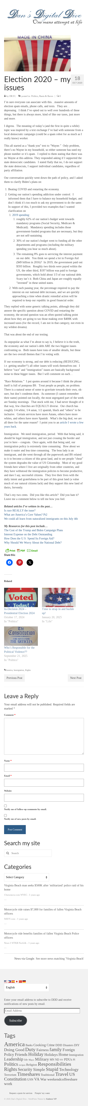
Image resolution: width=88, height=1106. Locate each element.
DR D (12, 96)
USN (30, 1079)
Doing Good (14, 1049)
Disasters (68, 1045)
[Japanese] (17, 981)
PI (74, 1059)
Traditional (47, 1074)
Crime (51, 1045)
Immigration (19, 670)
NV (61, 1060)
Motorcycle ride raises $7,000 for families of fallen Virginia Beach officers (42, 911)
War (43, 1079)
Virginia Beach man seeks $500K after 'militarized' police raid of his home (43, 887)
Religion (31, 1064)
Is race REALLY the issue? (19, 510)
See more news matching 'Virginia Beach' (60, 958)
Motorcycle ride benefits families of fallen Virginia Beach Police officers (41, 935)
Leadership (13, 1059)
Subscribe (15, 1020)
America (9, 670)
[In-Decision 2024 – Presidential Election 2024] (21, 597)
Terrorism (10, 1074)
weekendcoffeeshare (62, 1079)
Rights (28, 670)
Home (63, 1054)
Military (42, 1059)
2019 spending (20, 215)
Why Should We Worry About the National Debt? (33, 542)
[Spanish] (13, 981)
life (26, 1059)
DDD (58, 1045)
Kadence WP (51, 1099)
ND (57, 1059)
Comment (10, 715)
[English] (6, 981)
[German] (24, 981)
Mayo (31, 1060)
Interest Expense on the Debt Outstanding (28, 534)
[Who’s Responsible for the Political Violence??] (21, 636)
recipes (22, 1065)
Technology (69, 1069)
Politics (34, 96)
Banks (29, 1045)
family (56, 1049)
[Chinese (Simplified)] (21, 981)
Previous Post (14, 677)
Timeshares (28, 1074)
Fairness (42, 1050)
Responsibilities (54, 1064)
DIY (77, 1045)
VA (36, 1079)
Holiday (36, 1054)
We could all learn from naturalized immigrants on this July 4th (41, 518)
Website (8, 791)
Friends (21, 1054)
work (8, 1084)
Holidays (51, 1055)
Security (25, 1069)
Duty (30, 1049)
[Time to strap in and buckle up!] (59, 597)
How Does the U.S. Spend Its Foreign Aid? (29, 538)
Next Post (75, 677)
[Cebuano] (9, 981)
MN (52, 1059)
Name (8, 760)
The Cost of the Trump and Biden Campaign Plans (33, 530)
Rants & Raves (46, 96)
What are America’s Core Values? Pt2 (25, 514)
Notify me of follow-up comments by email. (25, 809)
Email (8, 775)
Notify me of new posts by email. (20, 819)
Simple (39, 1069)
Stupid (52, 1069)
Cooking (39, 1045)
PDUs (68, 1059)
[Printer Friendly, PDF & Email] (21, 550)
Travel (61, 1074)
